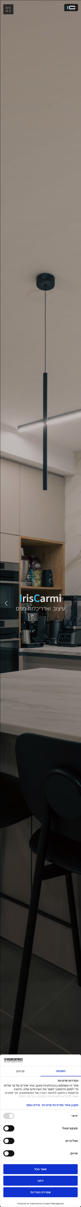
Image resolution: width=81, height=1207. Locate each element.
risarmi (40, 597)
